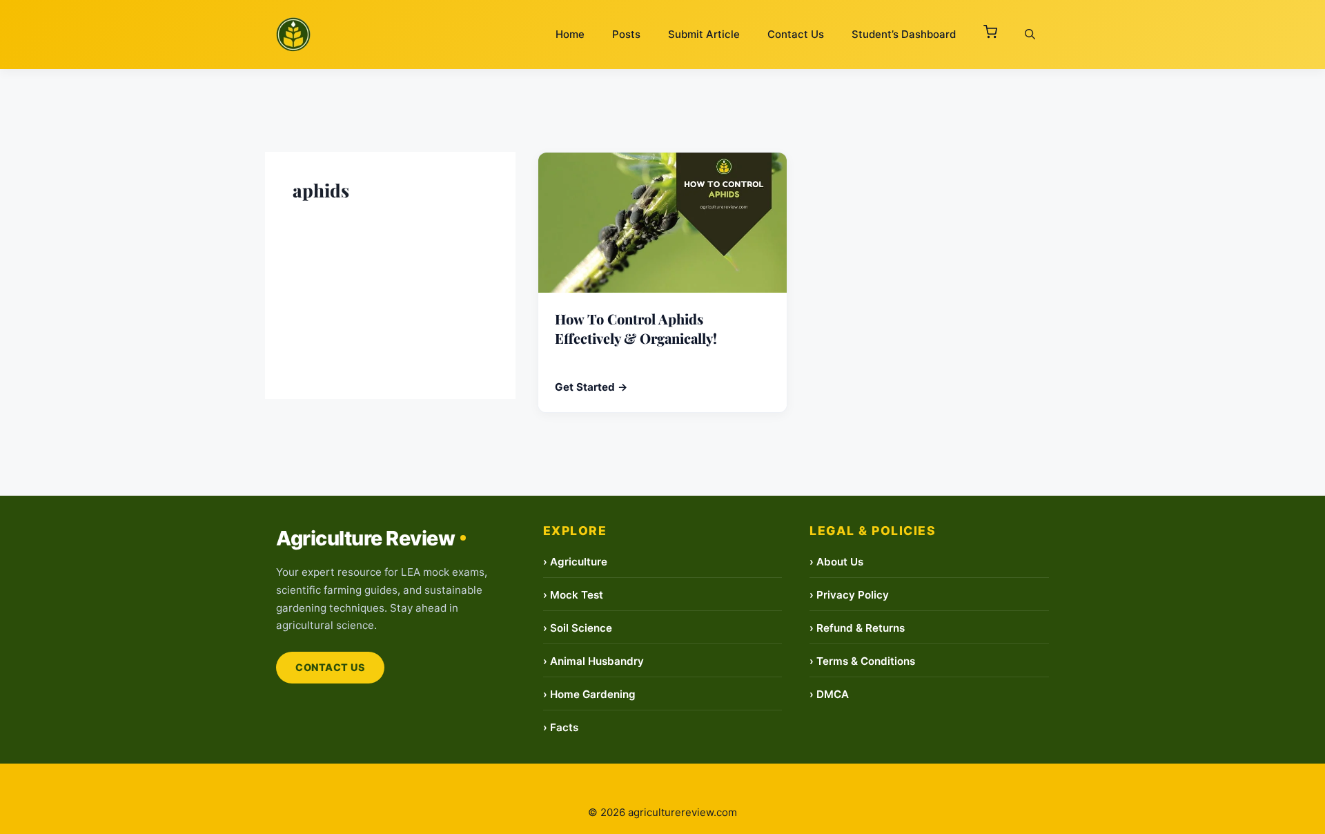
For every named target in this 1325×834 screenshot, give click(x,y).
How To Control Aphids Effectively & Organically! (636, 328)
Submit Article (704, 34)
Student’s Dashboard (904, 34)
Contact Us (795, 34)
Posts (626, 34)
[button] (990, 34)
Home (570, 34)
